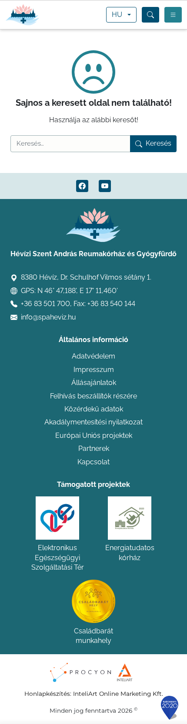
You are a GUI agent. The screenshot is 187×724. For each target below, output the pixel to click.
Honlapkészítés (47, 693)
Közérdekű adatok (93, 409)
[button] (150, 15)
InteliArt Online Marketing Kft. (118, 693)
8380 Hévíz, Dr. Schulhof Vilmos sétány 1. (86, 277)
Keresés (158, 143)
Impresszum (93, 369)
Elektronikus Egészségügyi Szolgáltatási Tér (57, 557)
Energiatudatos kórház (129, 552)
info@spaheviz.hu (48, 317)
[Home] (22, 15)
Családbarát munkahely (93, 636)
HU (117, 14)
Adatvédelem (93, 356)
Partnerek (93, 448)
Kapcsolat (93, 462)
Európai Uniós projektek (93, 435)
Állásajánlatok (93, 382)
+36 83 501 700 (45, 304)
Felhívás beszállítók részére (93, 396)
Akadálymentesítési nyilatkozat (93, 422)
